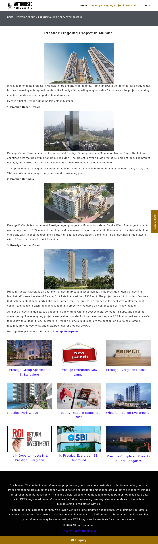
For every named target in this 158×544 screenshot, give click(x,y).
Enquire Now (155, 221)
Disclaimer (89, 531)
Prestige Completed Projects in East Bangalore (128, 459)
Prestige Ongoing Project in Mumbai (114, 5)
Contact (145, 5)
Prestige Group (26, 17)
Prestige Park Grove (22, 412)
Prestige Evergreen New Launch (79, 372)
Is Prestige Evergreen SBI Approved (79, 458)
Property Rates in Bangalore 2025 (79, 415)
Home (83, 5)
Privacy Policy (71, 531)
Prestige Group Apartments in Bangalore (29, 372)
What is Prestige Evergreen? (128, 412)
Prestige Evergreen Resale (126, 369)
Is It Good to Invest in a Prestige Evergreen (29, 458)
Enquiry (80, 540)
